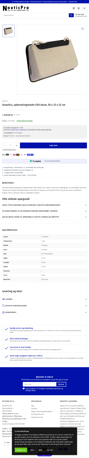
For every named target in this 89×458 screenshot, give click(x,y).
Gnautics (5, 101)
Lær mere (50, 450)
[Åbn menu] (84, 8)
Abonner (61, 384)
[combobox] (38, 15)
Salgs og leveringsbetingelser (41, 411)
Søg (32, 406)
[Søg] (71, 15)
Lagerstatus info (37, 417)
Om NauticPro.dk (37, 414)
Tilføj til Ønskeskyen (9, 150)
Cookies (34, 409)
